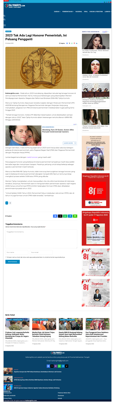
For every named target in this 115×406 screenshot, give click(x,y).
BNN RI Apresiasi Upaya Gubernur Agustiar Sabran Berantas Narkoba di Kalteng (36, 388)
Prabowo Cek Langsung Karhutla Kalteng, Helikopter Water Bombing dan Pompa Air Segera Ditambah (17, 335)
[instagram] (106, 2)
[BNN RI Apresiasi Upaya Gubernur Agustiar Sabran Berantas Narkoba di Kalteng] (8, 387)
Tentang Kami (8, 392)
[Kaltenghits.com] (15, 6)
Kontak (60, 398)
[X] (104, 2)
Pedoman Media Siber (64, 392)
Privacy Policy (8, 398)
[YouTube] (110, 2)
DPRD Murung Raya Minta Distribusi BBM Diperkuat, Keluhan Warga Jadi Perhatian (37, 380)
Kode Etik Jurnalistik (9, 395)
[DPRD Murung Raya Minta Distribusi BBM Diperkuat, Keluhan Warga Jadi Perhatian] (8, 379)
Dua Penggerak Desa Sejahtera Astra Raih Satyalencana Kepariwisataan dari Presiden (97, 334)
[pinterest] (108, 2)
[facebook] (102, 2)
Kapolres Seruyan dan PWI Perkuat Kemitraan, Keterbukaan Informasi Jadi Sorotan (37, 371)
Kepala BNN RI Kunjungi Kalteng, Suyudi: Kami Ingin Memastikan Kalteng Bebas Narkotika (70, 334)
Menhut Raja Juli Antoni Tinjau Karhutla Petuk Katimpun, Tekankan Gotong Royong (43, 334)
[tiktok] (66, 366)
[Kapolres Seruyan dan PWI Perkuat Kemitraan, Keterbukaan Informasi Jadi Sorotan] (8, 371)
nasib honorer (32, 157)
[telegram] (63, 366)
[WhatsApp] (59, 366)
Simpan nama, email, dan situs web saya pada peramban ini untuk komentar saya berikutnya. (36, 257)
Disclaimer (61, 395)
